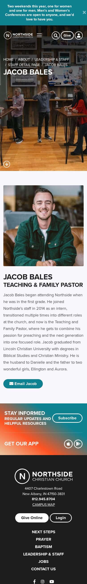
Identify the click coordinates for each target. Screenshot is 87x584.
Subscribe (67, 418)
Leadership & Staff (52, 59)
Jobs (43, 561)
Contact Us (43, 569)
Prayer (43, 539)
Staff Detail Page (24, 64)
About (24, 59)
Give (67, 35)
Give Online (32, 518)
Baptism (43, 547)
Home (8, 59)
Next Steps (43, 532)
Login (61, 518)
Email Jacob (25, 384)
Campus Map (43, 504)
